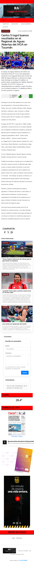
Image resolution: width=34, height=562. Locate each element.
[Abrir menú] (3, 20)
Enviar (25, 373)
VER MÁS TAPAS (17, 436)
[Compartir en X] (8, 232)
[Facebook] (26, 1)
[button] (20, 1)
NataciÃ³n (15, 24)
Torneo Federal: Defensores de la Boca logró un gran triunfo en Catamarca (16, 260)
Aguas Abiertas (26, 24)
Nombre (7, 346)
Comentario (8, 353)
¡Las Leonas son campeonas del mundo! (14, 324)
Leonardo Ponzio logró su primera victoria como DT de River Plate (16, 291)
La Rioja (5, 27)
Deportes (6, 24)
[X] (23, 1)
